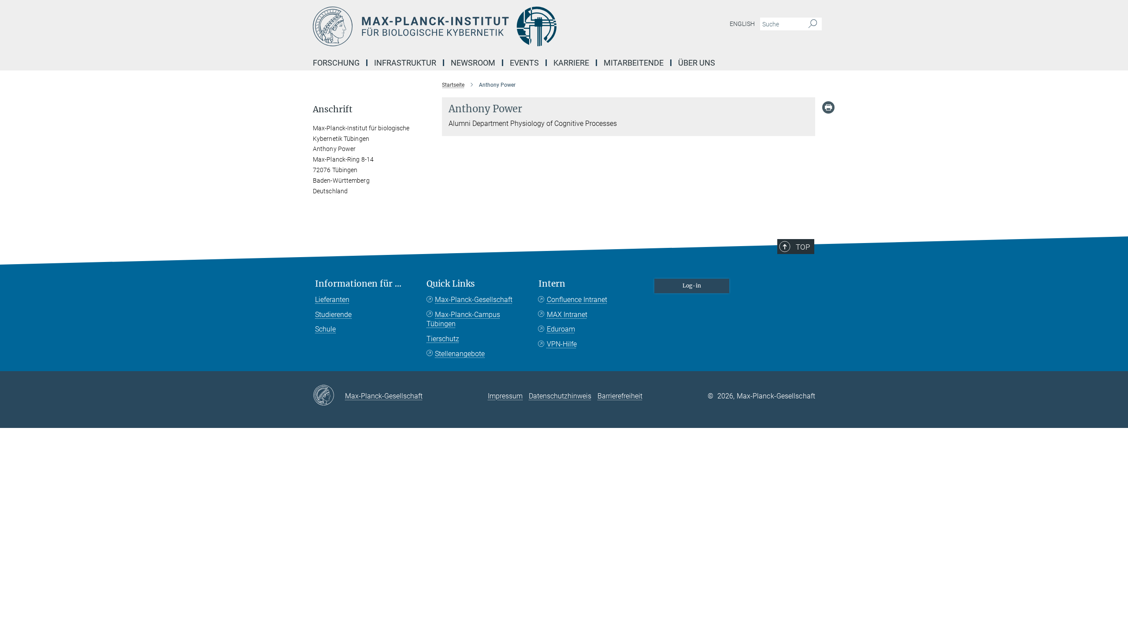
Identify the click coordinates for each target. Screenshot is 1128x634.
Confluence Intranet (577, 299)
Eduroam (561, 329)
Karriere (571, 62)
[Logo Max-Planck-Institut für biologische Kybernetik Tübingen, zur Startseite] (478, 26)
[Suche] (813, 24)
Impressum (505, 396)
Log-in (692, 285)
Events (524, 62)
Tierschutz (443, 339)
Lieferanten (332, 299)
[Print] (828, 107)
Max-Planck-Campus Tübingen (463, 319)
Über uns (696, 62)
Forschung (336, 62)
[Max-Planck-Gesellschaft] (329, 395)
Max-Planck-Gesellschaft (473, 299)
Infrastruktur (405, 62)
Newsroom (473, 62)
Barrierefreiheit (619, 396)
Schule (325, 329)
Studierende (333, 314)
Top (803, 247)
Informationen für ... (358, 284)
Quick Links (451, 284)
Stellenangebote (460, 354)
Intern (551, 284)
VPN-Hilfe (562, 344)
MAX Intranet (567, 314)
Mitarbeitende (634, 62)
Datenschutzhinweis (560, 396)
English (742, 23)
